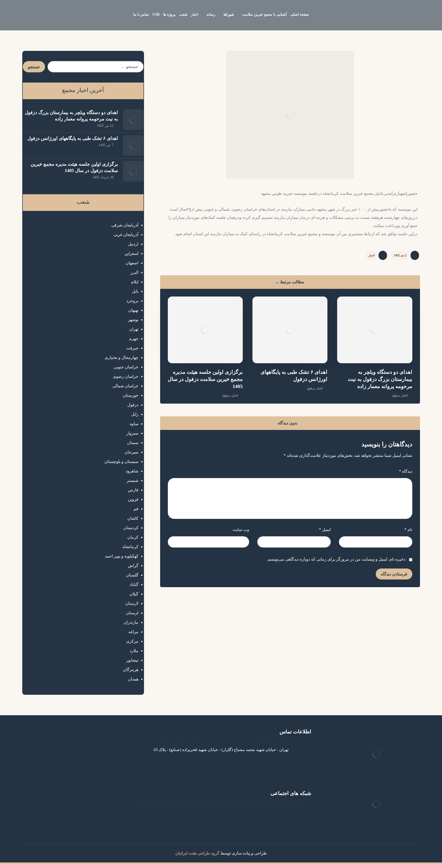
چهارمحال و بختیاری (121, 357)
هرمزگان (130, 669)
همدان (133, 679)
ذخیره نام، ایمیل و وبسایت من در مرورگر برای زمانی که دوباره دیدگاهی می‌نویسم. (336, 559)
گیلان (133, 594)
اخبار (371, 255)
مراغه (133, 632)
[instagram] (231, 812)
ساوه (134, 424)
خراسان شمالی (125, 386)
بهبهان (133, 310)
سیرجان (131, 452)
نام (408, 529)
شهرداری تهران (85, 799)
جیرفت (132, 348)
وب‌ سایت (241, 529)
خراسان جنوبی (126, 367)
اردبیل (133, 244)
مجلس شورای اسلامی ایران (74, 782)
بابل (135, 291)
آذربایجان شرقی (124, 225)
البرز (134, 272)
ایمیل (325, 529)
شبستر (132, 480)
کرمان (132, 537)
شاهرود (132, 471)
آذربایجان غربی (126, 234)
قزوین (133, 499)
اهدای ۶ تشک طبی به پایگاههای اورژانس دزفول (72, 138)
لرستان (132, 613)
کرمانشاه (130, 546)
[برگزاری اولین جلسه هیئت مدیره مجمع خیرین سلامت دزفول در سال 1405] (133, 171)
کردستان (130, 528)
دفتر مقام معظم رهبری (78, 749)
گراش (133, 565)
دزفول (396, 395)
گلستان (132, 575)
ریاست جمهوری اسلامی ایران (73, 774)
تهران (133, 329)
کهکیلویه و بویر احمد (121, 556)
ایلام (134, 282)
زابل (134, 414)
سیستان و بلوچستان (121, 461)
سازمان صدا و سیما (81, 790)
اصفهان (132, 263)
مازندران (131, 622)
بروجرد (132, 301)
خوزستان (130, 395)
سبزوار (132, 433)
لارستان (131, 603)
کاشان (132, 518)
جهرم (133, 338)
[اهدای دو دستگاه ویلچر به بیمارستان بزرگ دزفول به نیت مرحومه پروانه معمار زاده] (133, 119)
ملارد (134, 651)
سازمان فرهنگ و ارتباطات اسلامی (69, 807)
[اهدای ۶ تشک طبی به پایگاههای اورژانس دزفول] (133, 145)
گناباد (134, 584)
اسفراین (131, 253)
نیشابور (132, 660)
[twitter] (211, 812)
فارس (133, 490)
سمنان (132, 442)
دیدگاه (405, 471)
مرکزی (132, 641)
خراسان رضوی (125, 376)
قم (136, 509)
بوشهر (133, 319)
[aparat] (221, 812)
